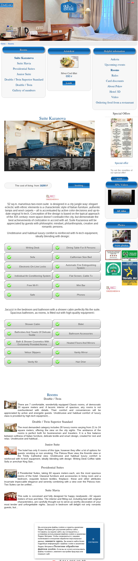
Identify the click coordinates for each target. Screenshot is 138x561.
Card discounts (115, 81)
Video (114, 97)
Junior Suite (24, 74)
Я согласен (93, 540)
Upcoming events (115, 65)
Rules (115, 75)
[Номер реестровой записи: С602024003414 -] (52, 201)
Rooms (11, 44)
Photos (121, 225)
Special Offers (121, 113)
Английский (132, 3)
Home (3, 44)
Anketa (115, 59)
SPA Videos (121, 184)
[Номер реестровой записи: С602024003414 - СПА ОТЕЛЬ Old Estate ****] (113, 290)
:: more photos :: (121, 245)
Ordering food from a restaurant (115, 102)
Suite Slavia (24, 63)
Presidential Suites (24, 69)
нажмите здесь (54, 541)
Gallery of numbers (24, 90)
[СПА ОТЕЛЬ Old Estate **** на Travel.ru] (130, 274)
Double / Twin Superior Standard (24, 79)
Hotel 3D (115, 92)
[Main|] (68, 7)
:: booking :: (79, 185)
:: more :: (119, 178)
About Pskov (114, 86)
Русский (128, 3)
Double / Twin (24, 85)
